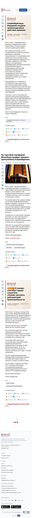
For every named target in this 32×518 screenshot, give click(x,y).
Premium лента (4, 457)
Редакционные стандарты (7, 470)
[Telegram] (15, 500)
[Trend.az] (5, 10)
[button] (2, 16)
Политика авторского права (8, 490)
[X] (9, 500)
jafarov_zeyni (16, 238)
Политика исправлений (7, 472)
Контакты (3, 468)
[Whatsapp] (2, 500)
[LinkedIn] (19, 500)
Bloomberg (9, 247)
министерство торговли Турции (14, 386)
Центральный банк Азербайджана (14, 244)
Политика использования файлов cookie (11, 492)
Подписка (3, 478)
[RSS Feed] (22, 500)
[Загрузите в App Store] (5, 506)
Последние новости (6, 455)
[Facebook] (5, 500)
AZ (16, 515)
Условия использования (7, 486)
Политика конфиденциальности (9, 488)
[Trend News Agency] (5, 435)
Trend (22, 51)
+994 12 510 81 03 (5, 446)
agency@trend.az (4, 448)
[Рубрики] (29, 10)
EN (13, 515)
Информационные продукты (8, 480)
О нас (2, 463)
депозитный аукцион (19, 247)
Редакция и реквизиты (6, 465)
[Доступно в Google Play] (16, 506)
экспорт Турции (10, 383)
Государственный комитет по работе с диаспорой (16, 121)
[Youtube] (12, 500)
